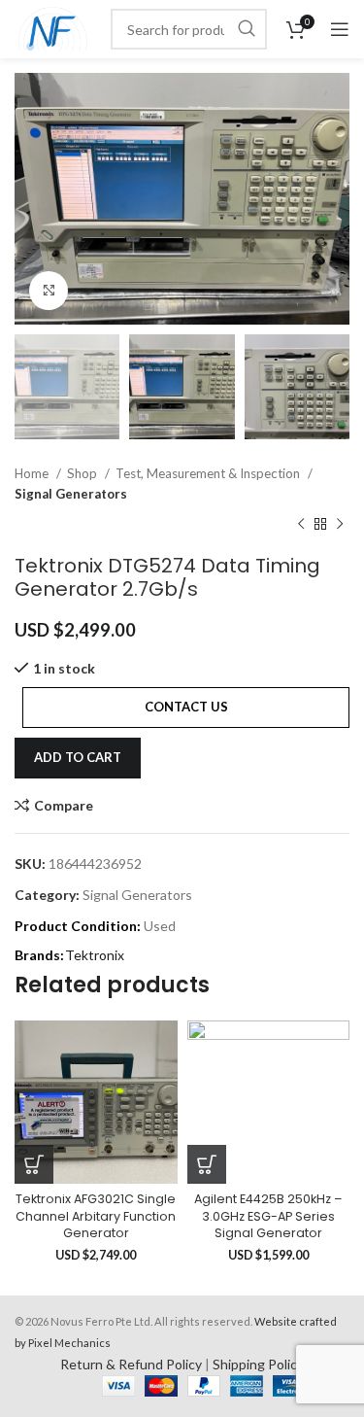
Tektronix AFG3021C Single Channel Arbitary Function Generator (96, 1216)
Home (33, 473)
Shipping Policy (258, 1364)
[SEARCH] (246, 29)
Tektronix (94, 955)
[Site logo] (53, 27)
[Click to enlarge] (48, 290)
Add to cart (77, 757)
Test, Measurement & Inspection (209, 473)
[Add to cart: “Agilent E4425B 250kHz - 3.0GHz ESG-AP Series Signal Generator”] (206, 1164)
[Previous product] (301, 525)
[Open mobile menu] (339, 29)
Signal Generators (71, 493)
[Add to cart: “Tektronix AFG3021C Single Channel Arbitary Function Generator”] (34, 1164)
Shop (83, 473)
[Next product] (339, 525)
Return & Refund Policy (131, 1364)
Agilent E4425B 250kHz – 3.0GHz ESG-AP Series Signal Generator (268, 1216)
